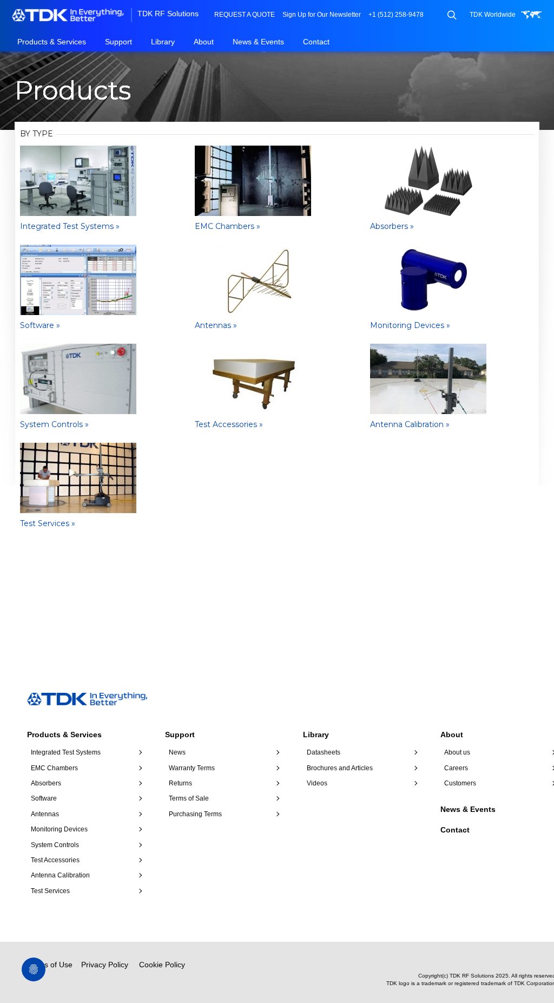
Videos (317, 783)
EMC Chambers (54, 768)
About (204, 41)
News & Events (258, 41)
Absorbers (46, 783)
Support (118, 41)
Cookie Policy (162, 964)
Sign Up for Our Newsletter (321, 14)
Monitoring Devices (59, 829)
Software (44, 798)
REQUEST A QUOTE (244, 14)
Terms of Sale (189, 798)
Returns (180, 783)
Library (163, 41)
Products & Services (51, 41)
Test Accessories (55, 860)
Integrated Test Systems (66, 752)
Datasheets (323, 752)
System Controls (55, 845)
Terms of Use (49, 964)
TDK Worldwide (493, 14)
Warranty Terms (192, 768)
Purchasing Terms (195, 814)
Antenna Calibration (60, 875)
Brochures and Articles (340, 768)
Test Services (50, 891)
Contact (316, 41)
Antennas (45, 814)
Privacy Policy (104, 964)
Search (451, 15)
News (177, 752)
